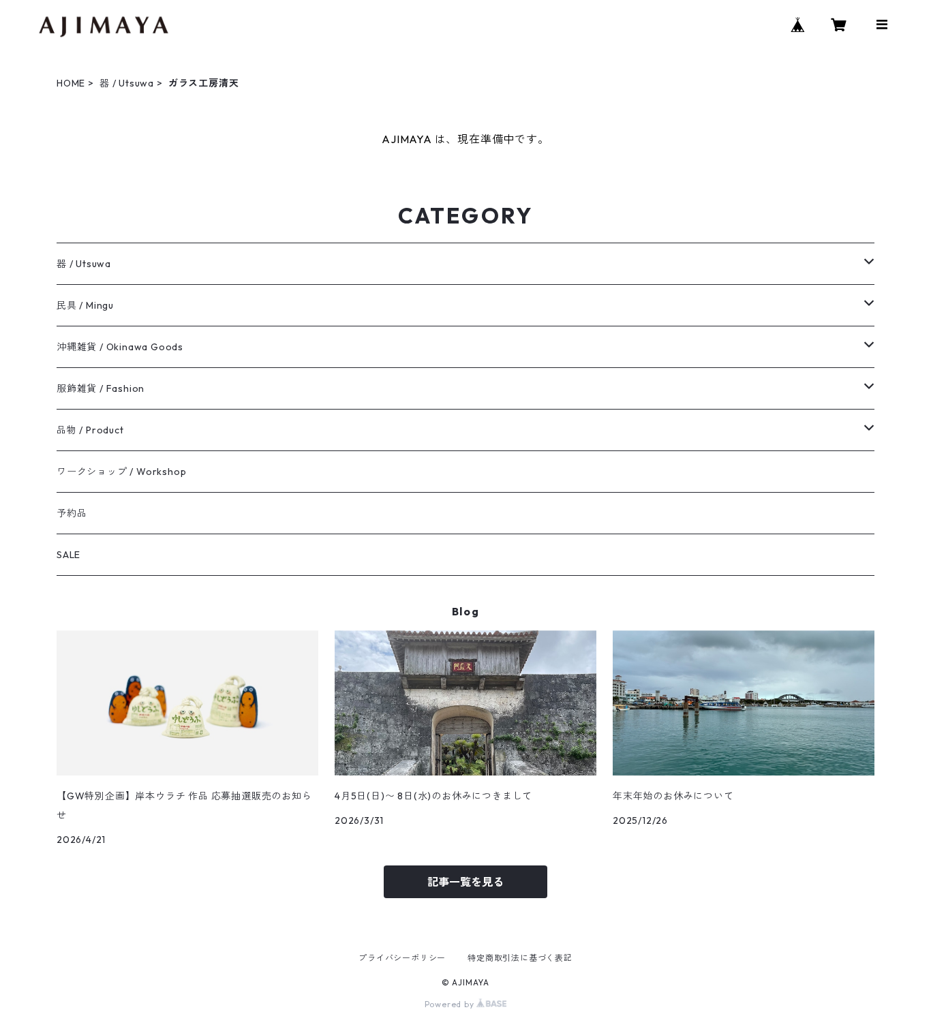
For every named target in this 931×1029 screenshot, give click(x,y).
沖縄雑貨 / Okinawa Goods (120, 347)
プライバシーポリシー (402, 958)
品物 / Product (90, 430)
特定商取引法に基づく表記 (520, 958)
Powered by (451, 1004)
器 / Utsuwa (127, 83)
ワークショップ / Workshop (121, 471)
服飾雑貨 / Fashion (100, 388)
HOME (71, 83)
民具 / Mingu (85, 305)
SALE (68, 555)
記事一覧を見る (465, 882)
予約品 (72, 513)
